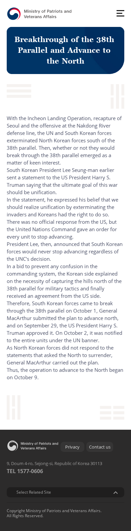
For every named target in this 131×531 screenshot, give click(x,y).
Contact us (100, 447)
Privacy (72, 447)
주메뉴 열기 (120, 13)
